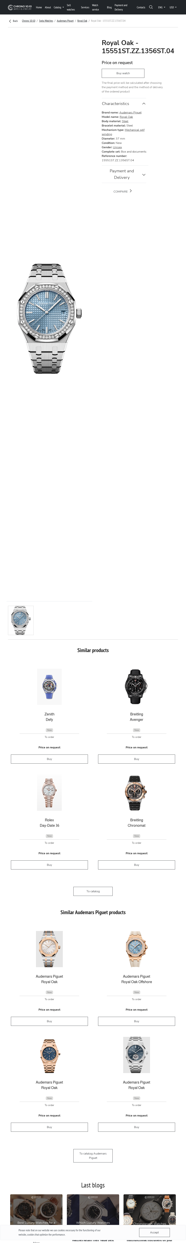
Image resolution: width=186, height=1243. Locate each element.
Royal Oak (82, 20)
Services (85, 7)
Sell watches (71, 7)
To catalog (93, 891)
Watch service (95, 7)
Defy (49, 720)
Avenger (136, 720)
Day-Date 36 (49, 825)
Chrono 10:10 (28, 20)
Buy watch (123, 73)
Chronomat (136, 825)
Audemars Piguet (65, 20)
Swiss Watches (46, 20)
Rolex (49, 820)
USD (172, 7)
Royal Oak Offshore (136, 982)
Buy (49, 759)
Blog (109, 7)
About (48, 7)
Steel (125, 121)
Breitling (136, 714)
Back (15, 21)
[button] (151, 7)
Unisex (117, 147)
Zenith (49, 714)
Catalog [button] (58, 7)
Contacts (141, 7)
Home (39, 7)
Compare (121, 192)
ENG (160, 7)
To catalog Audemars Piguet (93, 1156)
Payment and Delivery (121, 7)
